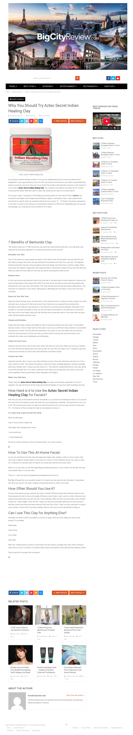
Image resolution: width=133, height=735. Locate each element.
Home (9, 728)
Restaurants (90, 86)
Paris (94, 345)
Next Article (77, 121)
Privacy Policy (85, 728)
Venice (95, 354)
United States (18, 728)
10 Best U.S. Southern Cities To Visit (109, 163)
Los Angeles (97, 373)
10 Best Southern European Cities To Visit (110, 144)
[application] (107, 121)
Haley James (16, 634)
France (38, 728)
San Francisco (98, 379)
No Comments (45, 116)
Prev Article (61, 121)
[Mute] (115, 128)
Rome (95, 348)
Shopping (47, 86)
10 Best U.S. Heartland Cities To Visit (109, 172)
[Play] (95, 128)
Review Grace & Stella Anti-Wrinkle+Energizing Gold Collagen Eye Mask (20, 669)
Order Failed (36, 730)
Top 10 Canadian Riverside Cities (107, 200)
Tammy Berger (43, 636)
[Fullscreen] (118, 128)
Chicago (96, 365)
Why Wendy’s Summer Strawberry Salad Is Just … (109, 259)
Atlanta (95, 357)
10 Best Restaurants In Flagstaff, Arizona (110, 297)
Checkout (10, 730)
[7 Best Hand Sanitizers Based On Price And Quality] (74, 615)
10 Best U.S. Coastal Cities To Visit (109, 181)
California (96, 362)
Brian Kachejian (70, 636)
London (95, 340)
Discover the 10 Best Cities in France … (109, 279)
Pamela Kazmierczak (16, 116)
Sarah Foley (42, 676)
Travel (12, 86)
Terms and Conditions (100, 728)
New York (96, 376)
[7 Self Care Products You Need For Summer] (20, 615)
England (30, 728)
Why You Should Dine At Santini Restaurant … (110, 307)
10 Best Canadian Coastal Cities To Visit (109, 190)
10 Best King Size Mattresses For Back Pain (46, 630)
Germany (66, 728)
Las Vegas (96, 371)
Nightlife (109, 86)
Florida (95, 368)
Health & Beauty (18, 99)
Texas (95, 382)
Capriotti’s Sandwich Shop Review (109, 228)
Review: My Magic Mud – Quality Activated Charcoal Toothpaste (46, 669)
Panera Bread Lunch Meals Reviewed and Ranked (109, 239)
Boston (95, 359)
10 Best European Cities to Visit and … (110, 288)
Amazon (76, 196)
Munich (95, 343)
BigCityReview (10, 725)
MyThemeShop (40, 725)
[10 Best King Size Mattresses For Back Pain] (47, 615)
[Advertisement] (47, 224)
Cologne (96, 337)
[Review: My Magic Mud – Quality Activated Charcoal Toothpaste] (47, 655)
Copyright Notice (116, 728)
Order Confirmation (22, 730)
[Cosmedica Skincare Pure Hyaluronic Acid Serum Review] (74, 655)
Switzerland (97, 351)
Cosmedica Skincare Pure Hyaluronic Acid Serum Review (72, 669)
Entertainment (68, 86)
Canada (75, 728)
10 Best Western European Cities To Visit (110, 154)
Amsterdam (97, 334)
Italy (45, 728)
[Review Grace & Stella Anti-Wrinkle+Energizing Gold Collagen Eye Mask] (20, 655)
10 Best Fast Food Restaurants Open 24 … (110, 219)
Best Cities (29, 86)
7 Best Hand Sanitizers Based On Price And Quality (73, 630)
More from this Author (74, 695)
